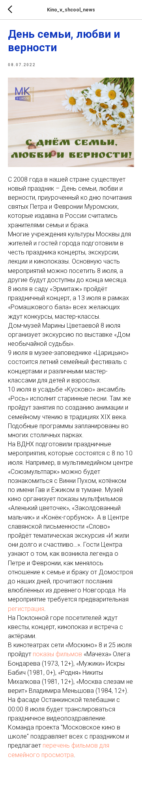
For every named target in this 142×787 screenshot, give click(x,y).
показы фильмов (57, 654)
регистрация (26, 609)
